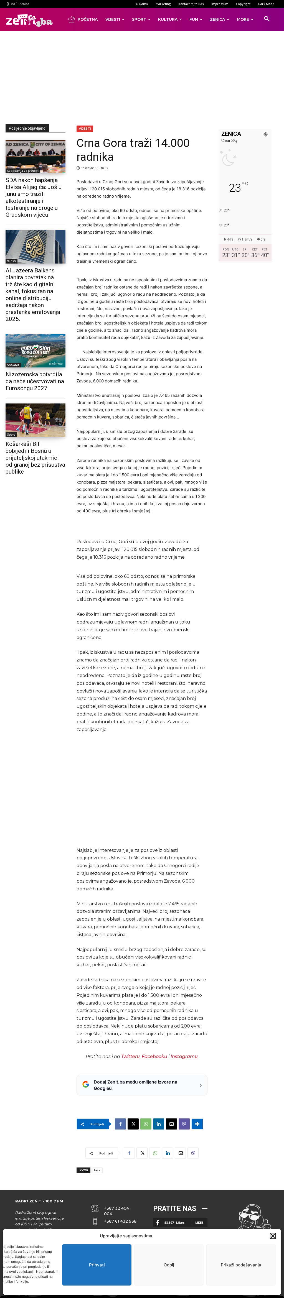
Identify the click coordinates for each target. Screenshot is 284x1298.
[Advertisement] (145, 76)
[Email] (171, 1124)
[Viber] (184, 1124)
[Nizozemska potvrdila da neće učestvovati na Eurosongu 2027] (35, 351)
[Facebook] (120, 1124)
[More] (197, 1124)
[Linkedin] (158, 1124)
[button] (273, 1236)
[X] (133, 1124)
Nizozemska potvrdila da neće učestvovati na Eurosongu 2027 (35, 381)
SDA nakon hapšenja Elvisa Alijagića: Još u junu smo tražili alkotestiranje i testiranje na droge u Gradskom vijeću (34, 197)
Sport (11, 434)
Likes (199, 1222)
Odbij (169, 1265)
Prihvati (97, 1265)
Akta (97, 1170)
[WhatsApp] (145, 1124)
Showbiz (13, 365)
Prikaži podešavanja (241, 1265)
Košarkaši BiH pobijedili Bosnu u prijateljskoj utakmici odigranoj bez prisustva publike (35, 458)
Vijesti (11, 261)
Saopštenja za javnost (23, 171)
